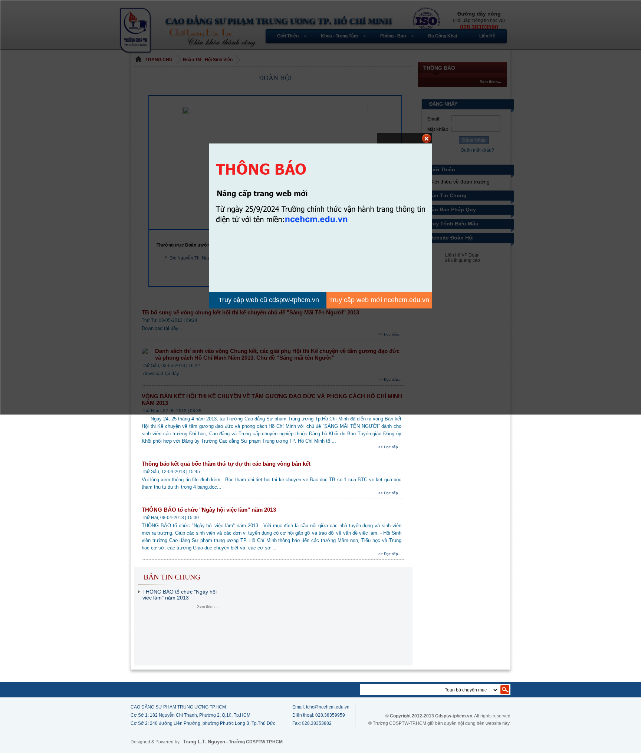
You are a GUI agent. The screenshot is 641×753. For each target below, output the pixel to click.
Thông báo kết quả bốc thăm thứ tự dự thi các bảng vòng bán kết (227, 463)
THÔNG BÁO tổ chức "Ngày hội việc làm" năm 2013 (209, 509)
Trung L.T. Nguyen (204, 741)
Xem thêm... (207, 606)
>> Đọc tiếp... (389, 447)
